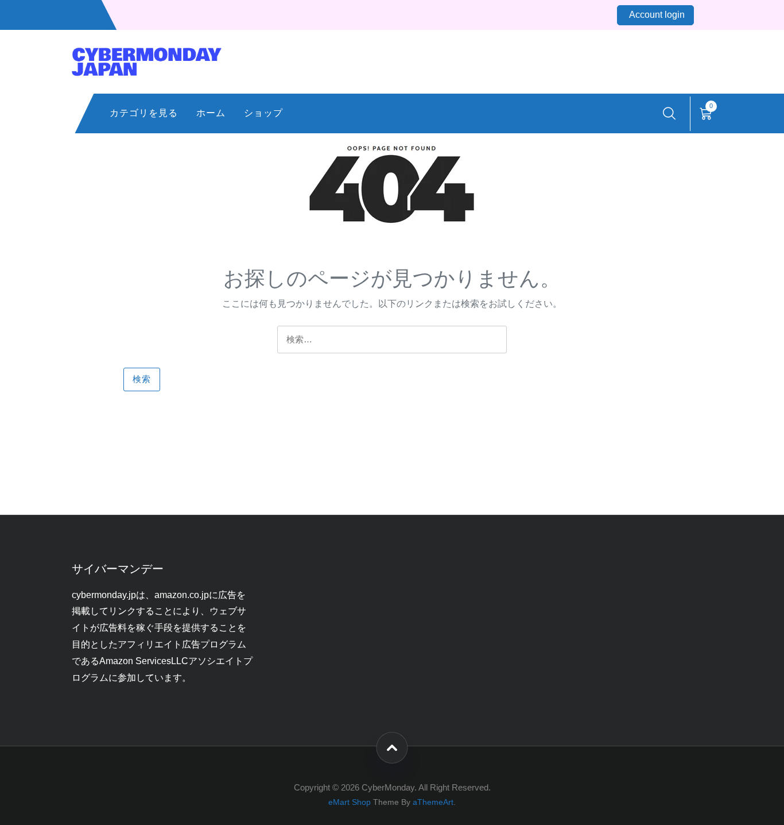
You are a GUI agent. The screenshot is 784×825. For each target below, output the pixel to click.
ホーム (211, 113)
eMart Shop (349, 802)
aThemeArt (433, 802)
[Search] (669, 113)
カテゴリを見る (144, 113)
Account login (657, 15)
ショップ (263, 113)
